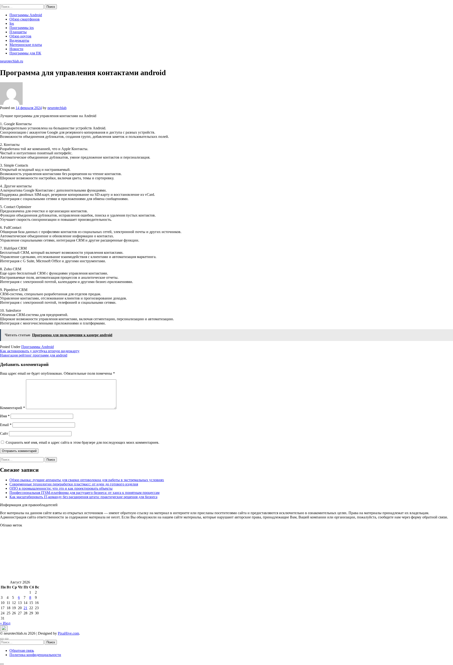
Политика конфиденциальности (35, 655)
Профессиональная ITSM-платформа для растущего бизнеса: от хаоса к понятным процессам (84, 493)
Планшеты (18, 32)
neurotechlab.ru (11, 2)
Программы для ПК (25, 53)
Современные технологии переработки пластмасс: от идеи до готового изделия (73, 484)
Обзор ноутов (20, 36)
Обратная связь (21, 651)
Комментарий (12, 408)
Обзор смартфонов (24, 19)
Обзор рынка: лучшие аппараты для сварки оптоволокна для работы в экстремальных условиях (86, 480)
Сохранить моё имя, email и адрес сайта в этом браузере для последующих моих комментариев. (82, 442)
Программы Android (25, 15)
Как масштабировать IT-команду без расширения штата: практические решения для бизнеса (83, 497)
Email (6, 425)
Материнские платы (25, 45)
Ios (11, 23)
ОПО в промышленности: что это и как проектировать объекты (61, 488)
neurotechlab (57, 108)
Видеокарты (19, 40)
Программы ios (21, 28)
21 (25, 608)
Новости (16, 49)
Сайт (4, 433)
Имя (5, 416)
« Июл (5, 623)
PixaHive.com (68, 633)
